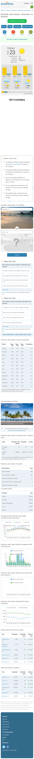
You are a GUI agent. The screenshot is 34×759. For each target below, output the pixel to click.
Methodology (5, 721)
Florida (8, 10)
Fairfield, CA (5, 692)
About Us (4, 719)
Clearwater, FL (5, 661)
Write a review (5, 292)
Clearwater (14, 10)
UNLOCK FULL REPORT (18, 21)
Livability (26, 3)
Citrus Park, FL (6, 655)
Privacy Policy (5, 726)
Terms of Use (5, 724)
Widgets (4, 737)
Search (3, 10)
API (3, 740)
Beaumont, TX (5, 677)
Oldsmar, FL (5, 658)
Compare (17, 255)
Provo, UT (4, 680)
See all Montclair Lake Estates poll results (17, 334)
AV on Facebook (7, 746)
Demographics (17, 26)
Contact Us (5, 729)
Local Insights (5, 734)
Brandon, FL (5, 684)
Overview (4, 26)
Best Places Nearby (27, 26)
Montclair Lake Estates (24, 10)
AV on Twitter (3, 746)
